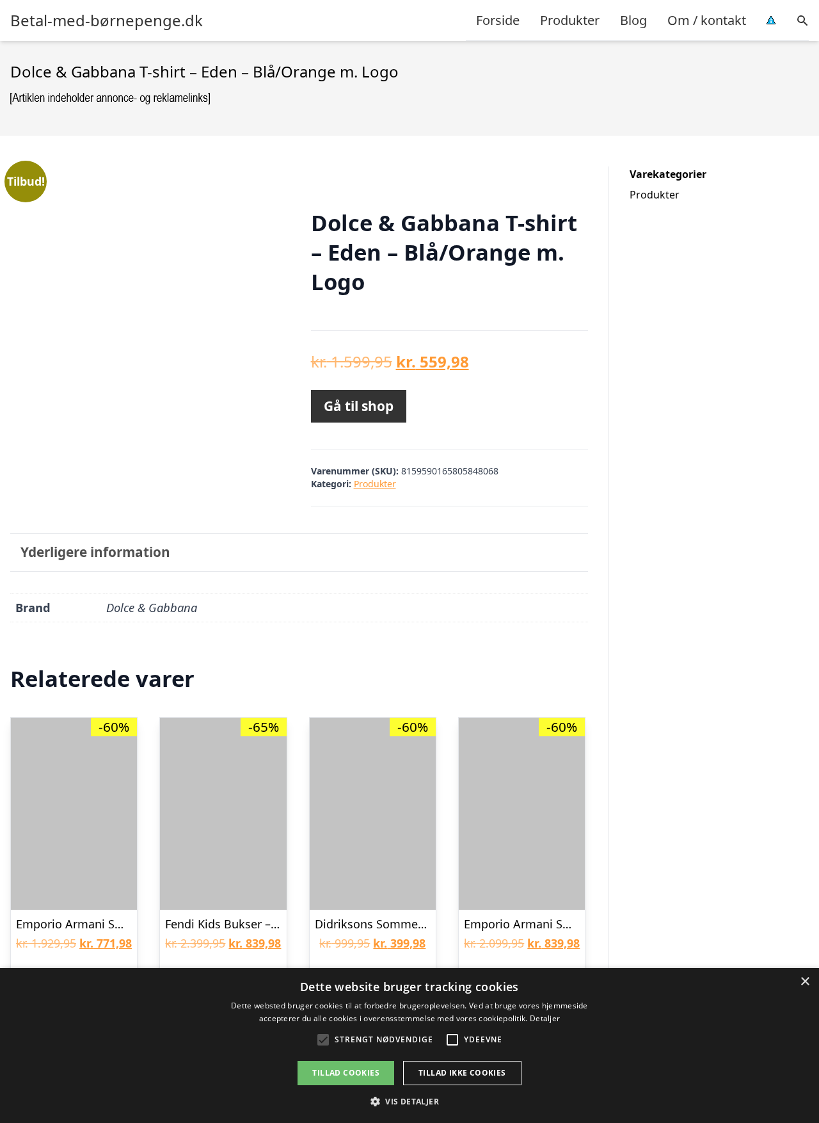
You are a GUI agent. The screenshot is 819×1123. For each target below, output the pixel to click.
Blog (633, 20)
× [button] (804, 982)
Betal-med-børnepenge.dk (106, 20)
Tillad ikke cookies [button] (462, 1072)
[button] (409, 1101)
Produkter (570, 20)
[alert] (409, 1045)
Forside (498, 20)
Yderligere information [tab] (95, 552)
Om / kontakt (706, 20)
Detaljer (545, 1018)
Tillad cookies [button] (345, 1072)
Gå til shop (359, 406)
